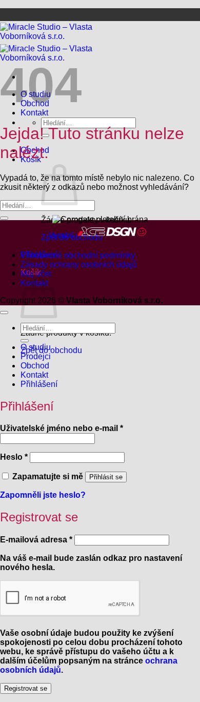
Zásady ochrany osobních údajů (79, 264)
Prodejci (36, 356)
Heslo (14, 457)
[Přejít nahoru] (4, 312)
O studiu (36, 347)
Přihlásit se (106, 477)
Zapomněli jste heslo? (43, 495)
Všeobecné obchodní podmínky (78, 255)
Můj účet (36, 273)
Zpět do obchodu (51, 350)
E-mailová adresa (36, 539)
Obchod (35, 365)
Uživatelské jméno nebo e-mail (61, 428)
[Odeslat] (4, 218)
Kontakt (34, 375)
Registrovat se (25, 688)
